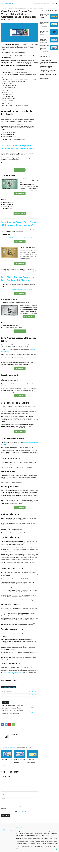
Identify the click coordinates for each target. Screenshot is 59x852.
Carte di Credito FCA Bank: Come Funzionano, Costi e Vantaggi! (32, 761)
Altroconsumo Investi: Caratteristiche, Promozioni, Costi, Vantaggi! (48, 62)
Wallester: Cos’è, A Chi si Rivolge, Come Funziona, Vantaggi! (48, 71)
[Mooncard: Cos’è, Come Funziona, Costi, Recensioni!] (19, 754)
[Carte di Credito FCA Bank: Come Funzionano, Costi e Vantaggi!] (32, 754)
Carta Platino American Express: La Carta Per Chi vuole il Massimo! (19, 79)
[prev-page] (2, 766)
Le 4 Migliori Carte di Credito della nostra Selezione (15, 105)
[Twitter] (6, 724)
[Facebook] (2, 724)
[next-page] (4, 766)
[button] (56, 3)
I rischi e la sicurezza (7, 100)
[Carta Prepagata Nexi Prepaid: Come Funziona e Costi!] (54, 39)
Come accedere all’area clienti (9, 85)
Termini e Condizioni (7, 103)
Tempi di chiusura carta (8, 102)
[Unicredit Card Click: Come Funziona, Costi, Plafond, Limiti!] (54, 47)
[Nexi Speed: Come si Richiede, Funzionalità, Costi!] (54, 24)
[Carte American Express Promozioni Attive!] (6, 754)
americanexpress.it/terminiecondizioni (12, 672)
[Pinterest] (9, 724)
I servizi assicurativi (7, 83)
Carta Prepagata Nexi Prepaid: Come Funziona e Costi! (44, 39)
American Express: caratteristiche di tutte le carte (14, 72)
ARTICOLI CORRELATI (8, 747)
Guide (52, 3)
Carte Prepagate (45, 3)
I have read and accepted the (14, 811)
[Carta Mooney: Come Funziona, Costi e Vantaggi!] (54, 16)
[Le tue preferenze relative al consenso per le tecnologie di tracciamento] (56, 849)
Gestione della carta (7, 89)
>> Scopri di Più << (20, 170)
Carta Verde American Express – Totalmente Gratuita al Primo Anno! (19, 74)
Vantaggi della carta (7, 92)
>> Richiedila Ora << (20, 213)
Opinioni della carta (7, 96)
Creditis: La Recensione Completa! (48, 74)
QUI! (16, 680)
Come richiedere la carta (8, 87)
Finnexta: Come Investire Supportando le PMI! (46, 67)
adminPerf (4, 19)
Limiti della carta (6, 90)
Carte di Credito (36, 3)
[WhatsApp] (13, 724)
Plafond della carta (7, 94)
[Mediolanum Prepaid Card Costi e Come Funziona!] (54, 32)
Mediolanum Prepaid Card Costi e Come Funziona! (44, 31)
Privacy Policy (21, 811)
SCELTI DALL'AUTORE (24, 747)
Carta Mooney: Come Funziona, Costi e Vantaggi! (44, 16)
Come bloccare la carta (8, 98)
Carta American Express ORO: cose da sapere (13, 81)
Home (2, 8)
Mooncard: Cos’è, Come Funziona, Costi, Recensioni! (19, 761)
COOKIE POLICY (39, 846)
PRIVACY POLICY (48, 846)
